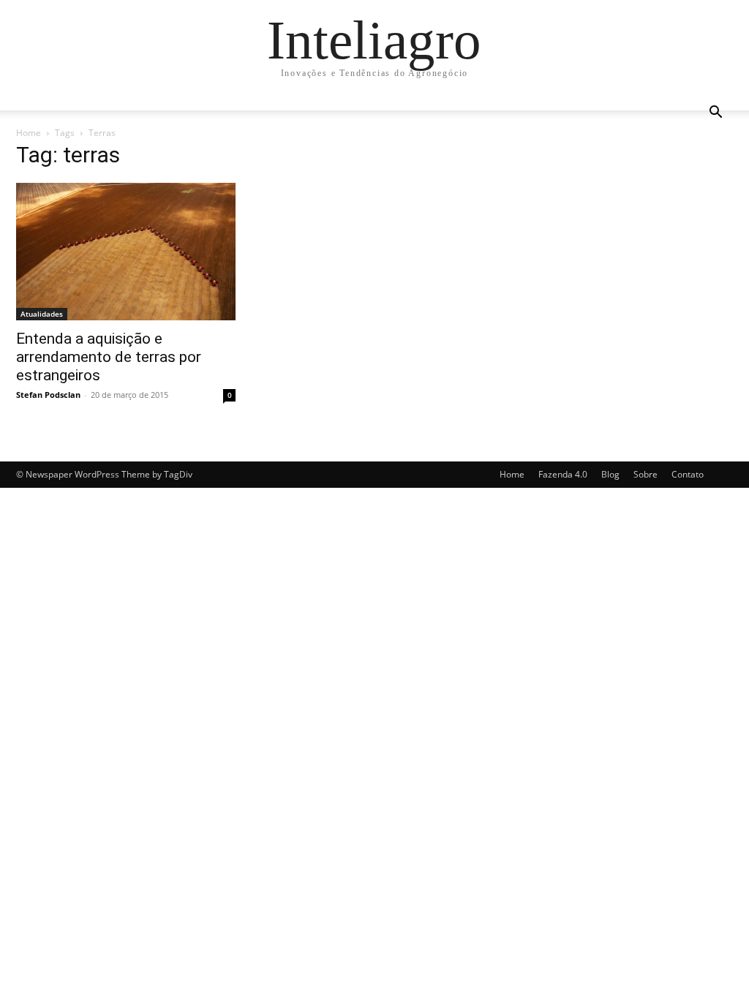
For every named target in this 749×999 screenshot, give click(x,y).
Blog (610, 474)
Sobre (645, 474)
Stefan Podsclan (48, 394)
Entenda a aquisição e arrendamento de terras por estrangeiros (108, 357)
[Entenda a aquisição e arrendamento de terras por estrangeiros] (126, 251)
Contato (687, 474)
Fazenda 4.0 (562, 474)
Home (28, 133)
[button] (715, 114)
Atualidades (41, 314)
